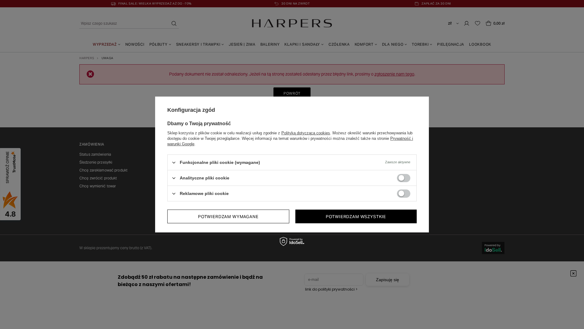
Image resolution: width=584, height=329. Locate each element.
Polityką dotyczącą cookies (305, 133)
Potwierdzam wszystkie (356, 216)
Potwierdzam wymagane (228, 216)
